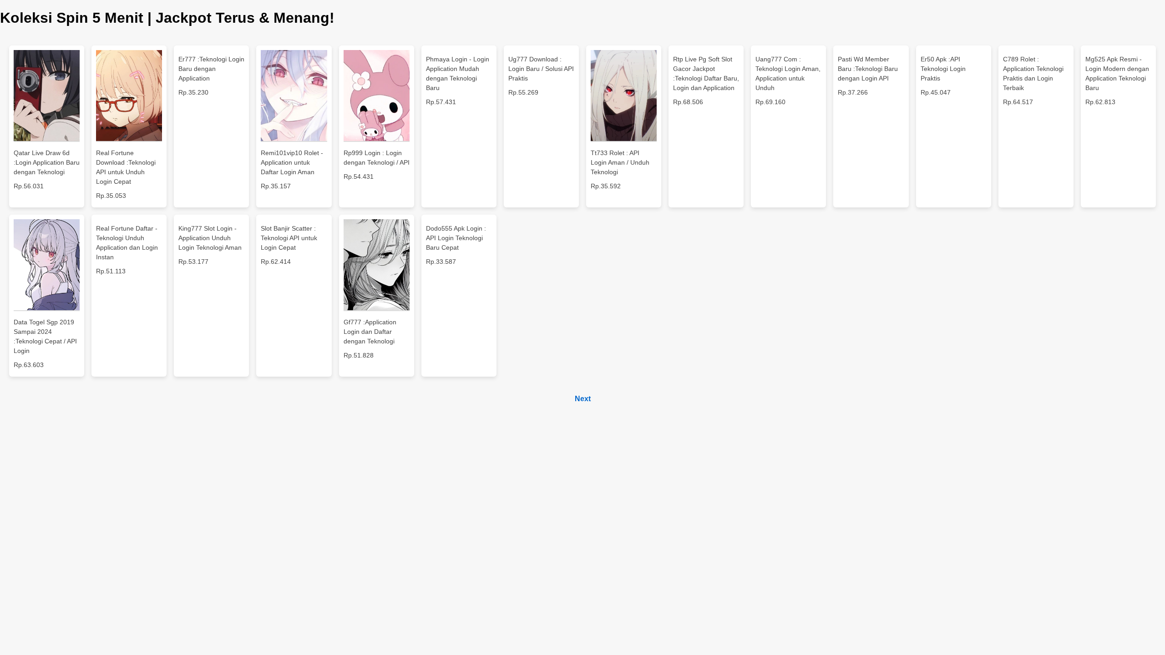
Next (583, 399)
